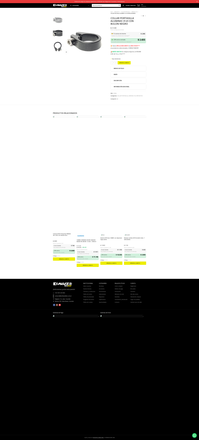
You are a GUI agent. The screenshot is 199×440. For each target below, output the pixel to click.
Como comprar (118, 286)
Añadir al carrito (124, 62)
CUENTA (133, 283)
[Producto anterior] (141, 16)
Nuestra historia (87, 289)
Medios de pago (119, 289)
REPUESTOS (116, 12)
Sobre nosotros (87, 286)
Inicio (112, 12)
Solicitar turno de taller (136, 302)
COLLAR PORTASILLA (125, 12)
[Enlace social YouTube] (60, 305)
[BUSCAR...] (119, 5)
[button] (64, 259)
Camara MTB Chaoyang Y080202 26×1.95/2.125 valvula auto (62, 234)
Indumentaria (102, 294)
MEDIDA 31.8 (134, 12)
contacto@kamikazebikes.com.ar (63, 296)
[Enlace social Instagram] (57, 305)
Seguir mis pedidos (135, 299)
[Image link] (76, 374)
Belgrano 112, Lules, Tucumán (62, 299)
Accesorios (102, 289)
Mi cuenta (132, 289)
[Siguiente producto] (145, 16)
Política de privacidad (88, 297)
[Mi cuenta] (123, 5)
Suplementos (102, 299)
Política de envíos (87, 294)
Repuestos (101, 297)
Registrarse (133, 286)
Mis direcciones (134, 294)
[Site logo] (60, 5)
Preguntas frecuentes (88, 299)
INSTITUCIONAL (88, 283)
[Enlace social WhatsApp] (117, 99)
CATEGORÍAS (103, 283)
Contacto (117, 302)
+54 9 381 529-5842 (60, 293)
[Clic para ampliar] (66, 52)
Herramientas (102, 291)
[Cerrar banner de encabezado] (197, 1)
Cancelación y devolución (121, 299)
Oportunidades (102, 302)
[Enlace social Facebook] (54, 305)
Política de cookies (88, 302)
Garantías (117, 297)
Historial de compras (135, 297)
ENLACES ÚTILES (120, 283)
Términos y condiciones (89, 291)
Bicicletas (101, 286)
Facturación (118, 291)
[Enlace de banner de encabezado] (99, 1)
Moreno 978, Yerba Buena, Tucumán (64, 301)
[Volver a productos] (143, 16)
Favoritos (132, 291)
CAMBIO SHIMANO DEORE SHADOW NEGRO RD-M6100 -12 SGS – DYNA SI (86, 240)
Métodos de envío (119, 294)
